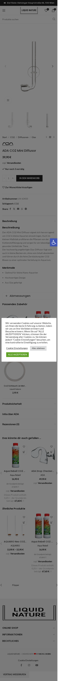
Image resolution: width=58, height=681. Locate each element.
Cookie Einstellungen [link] (16, 348)
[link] (52, 242)
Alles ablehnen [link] (37, 348)
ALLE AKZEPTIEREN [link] (16, 354)
